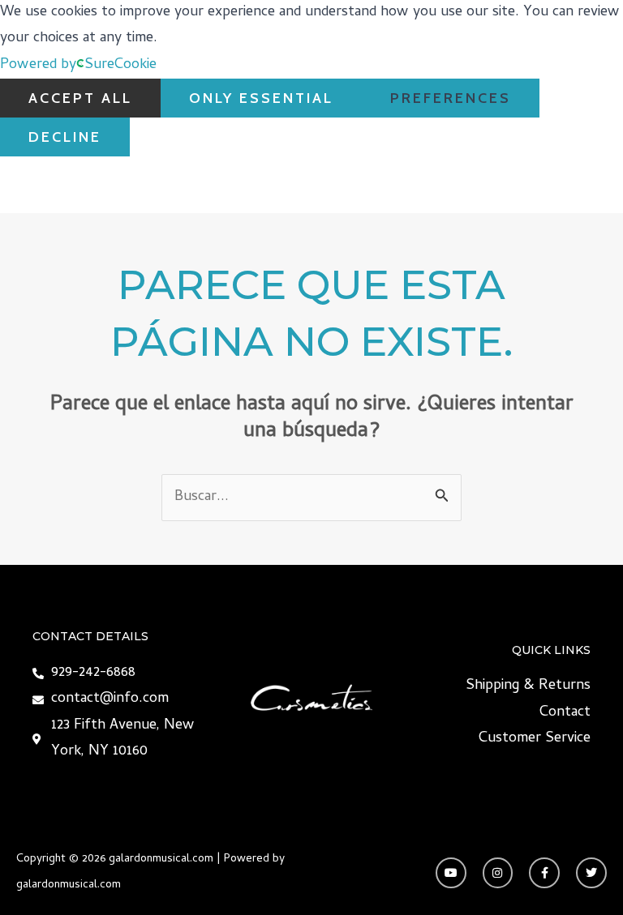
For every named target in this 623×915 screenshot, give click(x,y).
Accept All (80, 98)
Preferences (450, 98)
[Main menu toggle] (588, 185)
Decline (64, 137)
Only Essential (261, 98)
